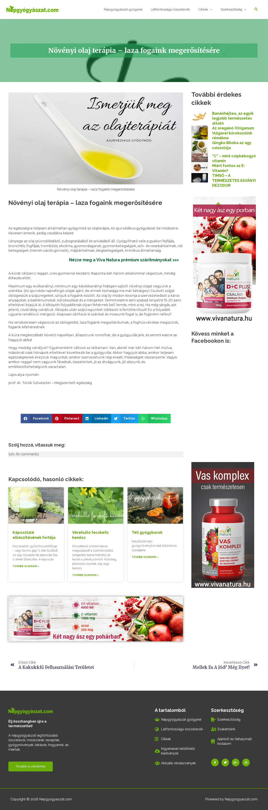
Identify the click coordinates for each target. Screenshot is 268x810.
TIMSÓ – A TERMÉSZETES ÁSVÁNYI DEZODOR (234, 180)
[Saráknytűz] (222, 525)
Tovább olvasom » (26, 566)
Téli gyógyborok (147, 532)
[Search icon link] (256, 9)
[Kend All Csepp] (224, 259)
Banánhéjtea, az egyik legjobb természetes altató (233, 118)
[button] (36, 418)
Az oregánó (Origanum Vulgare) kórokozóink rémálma (233, 133)
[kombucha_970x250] (95, 619)
